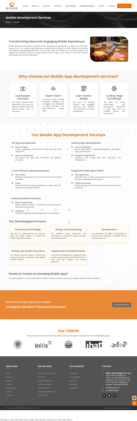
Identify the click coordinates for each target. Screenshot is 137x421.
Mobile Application (44, 384)
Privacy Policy (110, 408)
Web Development (45, 381)
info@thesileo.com (113, 388)
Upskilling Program (87, 6)
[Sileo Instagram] (114, 395)
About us (9, 377)
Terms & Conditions (123, 408)
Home (25, 6)
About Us (35, 6)
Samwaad (73, 384)
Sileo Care (73, 381)
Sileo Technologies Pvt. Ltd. (29, 408)
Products (57, 6)
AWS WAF (41, 377)
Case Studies (70, 6)
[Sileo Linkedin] (109, 395)
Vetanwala (74, 373)
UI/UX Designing (44, 388)
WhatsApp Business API (46, 392)
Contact (112, 6)
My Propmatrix (75, 377)
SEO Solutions (43, 395)
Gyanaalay (74, 388)
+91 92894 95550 (112, 390)
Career (101, 6)
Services (46, 6)
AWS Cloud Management (47, 373)
